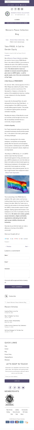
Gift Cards (11, 5)
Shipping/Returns (9, 357)
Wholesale (7, 360)
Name (6, 255)
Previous (8, 246)
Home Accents (16, 412)
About (22, 414)
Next (26, 246)
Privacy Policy (8, 354)
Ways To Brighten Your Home (12, 316)
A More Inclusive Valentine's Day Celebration (15, 325)
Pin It (17, 238)
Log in (17, 5)
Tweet (7, 238)
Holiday (8, 412)
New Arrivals (9, 410)
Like (12, 238)
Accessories (25, 410)
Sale (17, 414)
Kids (12, 414)
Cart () (23, 5)
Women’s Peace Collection (15, 58)
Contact (6, 349)
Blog (6, 351)
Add (22, 238)
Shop (6, 346)
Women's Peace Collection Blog (17, 32)
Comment (7, 268)
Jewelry (17, 410)
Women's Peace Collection (19, 419)
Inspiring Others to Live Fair (11, 311)
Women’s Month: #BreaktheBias (12, 320)
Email (26, 238)
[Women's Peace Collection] (17, 14)
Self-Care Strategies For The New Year (14, 330)
